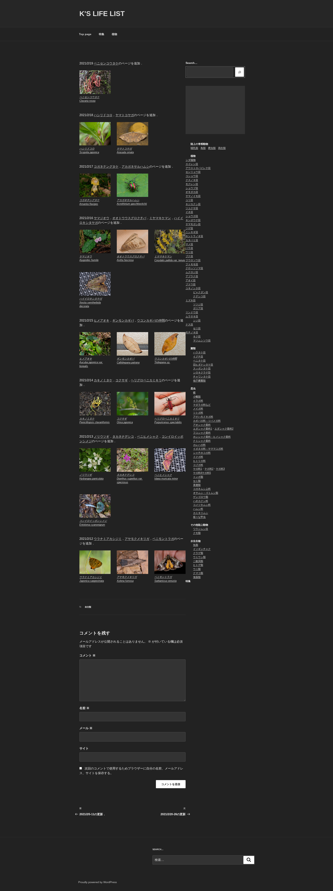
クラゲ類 (198, 553)
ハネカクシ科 (200, 501)
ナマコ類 (198, 573)
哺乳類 (194, 148)
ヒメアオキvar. (91, 362)
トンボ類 (198, 476)
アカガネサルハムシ (135, 166)
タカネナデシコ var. (130, 478)
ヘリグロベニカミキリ (146, 380)
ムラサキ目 (192, 316)
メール (85, 728)
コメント (87, 655)
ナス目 (189, 324)
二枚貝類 (198, 561)
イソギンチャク (202, 549)
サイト (84, 748)
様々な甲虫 (199, 517)
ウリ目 (189, 252)
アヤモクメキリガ (137, 538)
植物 (114, 34)
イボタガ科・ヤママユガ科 (208, 448)
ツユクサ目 (192, 208)
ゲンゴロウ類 (200, 496)
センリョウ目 (193, 171)
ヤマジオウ (101, 218)
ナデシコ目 (199, 296)
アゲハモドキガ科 (203, 416)
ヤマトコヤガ (124, 115)
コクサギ (121, 380)
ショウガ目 (192, 216)
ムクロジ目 (192, 272)
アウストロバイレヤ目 (198, 168)
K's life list (102, 14)
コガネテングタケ (106, 166)
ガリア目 (198, 308)
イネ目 (189, 212)
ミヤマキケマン (160, 218)
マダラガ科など (202, 404)
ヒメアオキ (101, 320)
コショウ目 (192, 176)
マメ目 (189, 244)
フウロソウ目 (193, 260)
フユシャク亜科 (202, 432)
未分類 (88, 607)
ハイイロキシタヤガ (90, 302)
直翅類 (197, 484)
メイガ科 (198, 408)
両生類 (222, 148)
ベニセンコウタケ (106, 63)
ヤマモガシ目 (193, 224)
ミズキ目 (191, 300)
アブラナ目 (192, 276)
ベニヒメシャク (148, 436)
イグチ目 (198, 356)
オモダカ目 (192, 192)
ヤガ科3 (220, 468)
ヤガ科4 (197, 472)
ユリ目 (189, 200)
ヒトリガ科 (199, 460)
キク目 (197, 336)
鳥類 (203, 148)
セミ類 (197, 480)
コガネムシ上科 (202, 488)
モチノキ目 (192, 332)
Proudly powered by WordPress (97, 882)
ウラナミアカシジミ (108, 538)
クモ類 (197, 533)
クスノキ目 (192, 180)
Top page (85, 34)
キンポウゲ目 (193, 220)
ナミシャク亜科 (202, 440)
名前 (84, 708)
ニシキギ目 (192, 232)
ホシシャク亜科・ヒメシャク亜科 (212, 436)
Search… (191, 62)
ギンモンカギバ (123, 320)
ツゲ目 (189, 228)
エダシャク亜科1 (202, 428)
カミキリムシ (200, 512)
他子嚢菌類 (199, 380)
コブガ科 (198, 464)
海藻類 (197, 577)
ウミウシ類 (199, 557)
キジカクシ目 (193, 204)
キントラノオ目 (194, 236)
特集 (101, 34)
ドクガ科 (198, 456)
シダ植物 (191, 160)
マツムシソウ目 (202, 340)
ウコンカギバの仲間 (151, 320)
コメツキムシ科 (202, 504)
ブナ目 (189, 256)
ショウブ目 (192, 188)
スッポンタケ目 (202, 368)
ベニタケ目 (199, 360)
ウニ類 (197, 569)
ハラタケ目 (199, 352)
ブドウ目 (191, 284)
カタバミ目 (192, 240)
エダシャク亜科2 (223, 428)
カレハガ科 (199, 444)
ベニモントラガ (163, 538)
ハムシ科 (198, 508)
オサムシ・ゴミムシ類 (205, 492)
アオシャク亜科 (202, 424)
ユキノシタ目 (193, 288)
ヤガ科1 (197, 468)
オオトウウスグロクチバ (129, 218)
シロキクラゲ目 (202, 372)
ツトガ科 (198, 412)
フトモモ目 (192, 264)
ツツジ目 (198, 304)
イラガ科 (198, 400)
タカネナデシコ (123, 436)
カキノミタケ (103, 380)
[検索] (239, 72)
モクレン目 (192, 184)
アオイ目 (191, 280)
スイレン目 (192, 164)
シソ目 (197, 320)
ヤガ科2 (208, 468)
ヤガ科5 (206, 472)
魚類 (195, 544)
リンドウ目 (192, 312)
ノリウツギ (101, 436)
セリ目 (197, 328)
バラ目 (189, 248)
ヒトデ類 (198, 565)
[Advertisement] (215, 110)
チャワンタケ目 (202, 376)
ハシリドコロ (103, 115)
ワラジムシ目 (200, 528)
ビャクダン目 (200, 292)
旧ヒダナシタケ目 (203, 364)
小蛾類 (197, 396)
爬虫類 (212, 148)
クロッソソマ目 (194, 268)
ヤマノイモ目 (193, 196)
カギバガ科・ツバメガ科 (207, 420)
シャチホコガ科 (202, 452)
